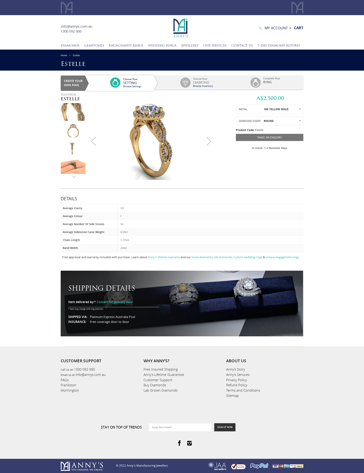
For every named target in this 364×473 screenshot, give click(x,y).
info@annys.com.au (76, 26)
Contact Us (242, 45)
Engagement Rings (126, 45)
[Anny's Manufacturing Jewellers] (180, 28)
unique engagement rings (282, 257)
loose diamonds (202, 257)
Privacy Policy (236, 380)
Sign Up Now (224, 427)
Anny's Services (237, 374)
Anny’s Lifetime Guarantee (164, 374)
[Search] (260, 28)
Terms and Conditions (243, 390)
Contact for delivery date (115, 302)
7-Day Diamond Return (279, 45)
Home (64, 55)
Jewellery (189, 45)
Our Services (214, 45)
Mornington (70, 390)
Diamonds (70, 45)
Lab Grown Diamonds (160, 390)
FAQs (65, 380)
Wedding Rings (162, 45)
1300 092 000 (71, 31)
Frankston (68, 385)
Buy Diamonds (155, 385)
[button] (93, 141)
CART (298, 27)
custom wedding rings (247, 257)
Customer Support (158, 380)
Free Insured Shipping (161, 369)
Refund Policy (236, 385)
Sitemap (232, 395)
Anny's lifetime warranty (164, 257)
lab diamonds (223, 257)
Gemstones (94, 45)
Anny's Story (235, 369)
